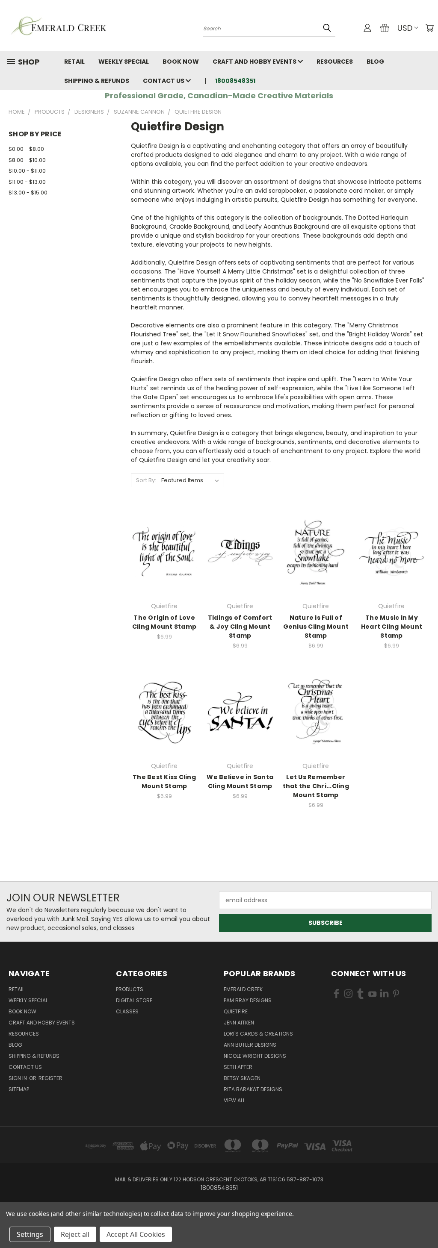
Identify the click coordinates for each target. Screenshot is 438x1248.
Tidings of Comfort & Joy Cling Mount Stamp (240, 626)
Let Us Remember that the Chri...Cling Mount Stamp (316, 786)
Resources (335, 61)
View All (234, 1100)
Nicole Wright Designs (255, 1056)
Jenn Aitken (239, 1022)
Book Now (181, 61)
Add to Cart (164, 567)
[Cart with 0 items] (429, 28)
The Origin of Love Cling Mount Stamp (164, 622)
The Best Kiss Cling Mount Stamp (164, 781)
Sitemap (19, 1089)
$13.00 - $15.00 (28, 192)
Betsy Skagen (242, 1078)
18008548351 (235, 81)
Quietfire (236, 1011)
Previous (424, 1221)
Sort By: (146, 480)
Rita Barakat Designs (253, 1089)
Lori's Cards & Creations (258, 1033)
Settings (30, 1234)
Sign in (18, 1078)
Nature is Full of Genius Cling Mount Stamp (316, 626)
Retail (74, 61)
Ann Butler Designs (250, 1044)
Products (129, 989)
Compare (161, 551)
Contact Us (164, 81)
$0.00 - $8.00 (26, 149)
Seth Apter (238, 1067)
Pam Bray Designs (248, 1000)
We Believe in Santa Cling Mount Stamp (240, 781)
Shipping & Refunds (96, 81)
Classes (127, 1011)
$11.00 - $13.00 (27, 182)
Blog (375, 61)
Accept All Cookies (136, 1234)
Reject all (75, 1234)
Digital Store (134, 1000)
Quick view (164, 534)
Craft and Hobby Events (255, 61)
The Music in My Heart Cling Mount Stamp (391, 626)
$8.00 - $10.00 (27, 160)
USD (404, 28)
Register (50, 1078)
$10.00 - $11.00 (27, 171)
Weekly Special (123, 61)
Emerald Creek (243, 989)
